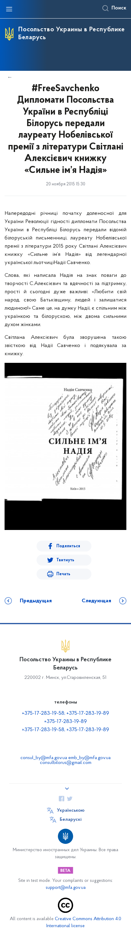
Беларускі (71, 819)
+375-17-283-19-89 (65, 721)
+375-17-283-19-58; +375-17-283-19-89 (65, 713)
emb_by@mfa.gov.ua (89, 757)
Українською (70, 810)
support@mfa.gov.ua (66, 888)
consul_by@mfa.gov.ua (43, 757)
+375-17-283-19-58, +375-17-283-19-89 (65, 730)
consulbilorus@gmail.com (65, 762)
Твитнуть (65, 560)
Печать (63, 574)
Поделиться (68, 546)
